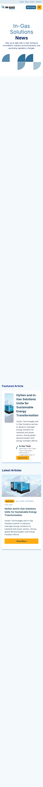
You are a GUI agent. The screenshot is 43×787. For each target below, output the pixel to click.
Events (32, 2)
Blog (26, 2)
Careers (38, 2)
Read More (21, 541)
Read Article (22, 458)
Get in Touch (31, 7)
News (22, 2)
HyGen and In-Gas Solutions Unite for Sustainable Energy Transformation (21, 512)
